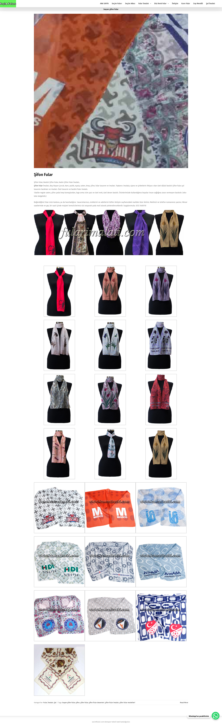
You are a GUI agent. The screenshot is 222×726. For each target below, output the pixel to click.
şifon (78, 702)
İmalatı (50, 702)
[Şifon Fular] (111, 91)
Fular (45, 702)
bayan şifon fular (68, 702)
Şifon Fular (43, 174)
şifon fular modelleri (127, 702)
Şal (55, 702)
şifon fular (84, 702)
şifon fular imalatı (112, 702)
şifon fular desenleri (96, 702)
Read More (184, 702)
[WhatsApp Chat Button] (215, 716)
